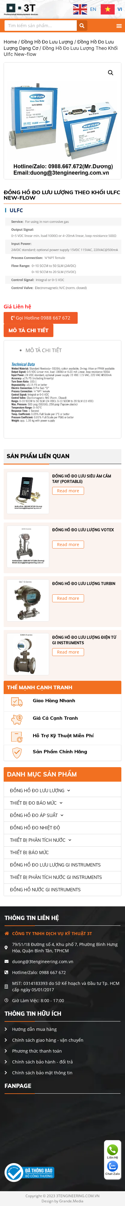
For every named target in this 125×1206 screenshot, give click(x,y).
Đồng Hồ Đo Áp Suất (34, 815)
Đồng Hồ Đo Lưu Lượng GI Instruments (55, 865)
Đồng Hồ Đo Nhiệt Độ (35, 828)
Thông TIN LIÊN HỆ (32, 918)
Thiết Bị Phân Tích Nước (38, 840)
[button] (119, 25)
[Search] (82, 25)
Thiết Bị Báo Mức (29, 852)
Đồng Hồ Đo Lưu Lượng (47, 42)
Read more (68, 491)
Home (10, 42)
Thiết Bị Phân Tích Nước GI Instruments (56, 877)
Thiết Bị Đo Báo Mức (33, 803)
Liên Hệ (112, 1157)
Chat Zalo (112, 1173)
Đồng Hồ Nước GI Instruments (45, 889)
